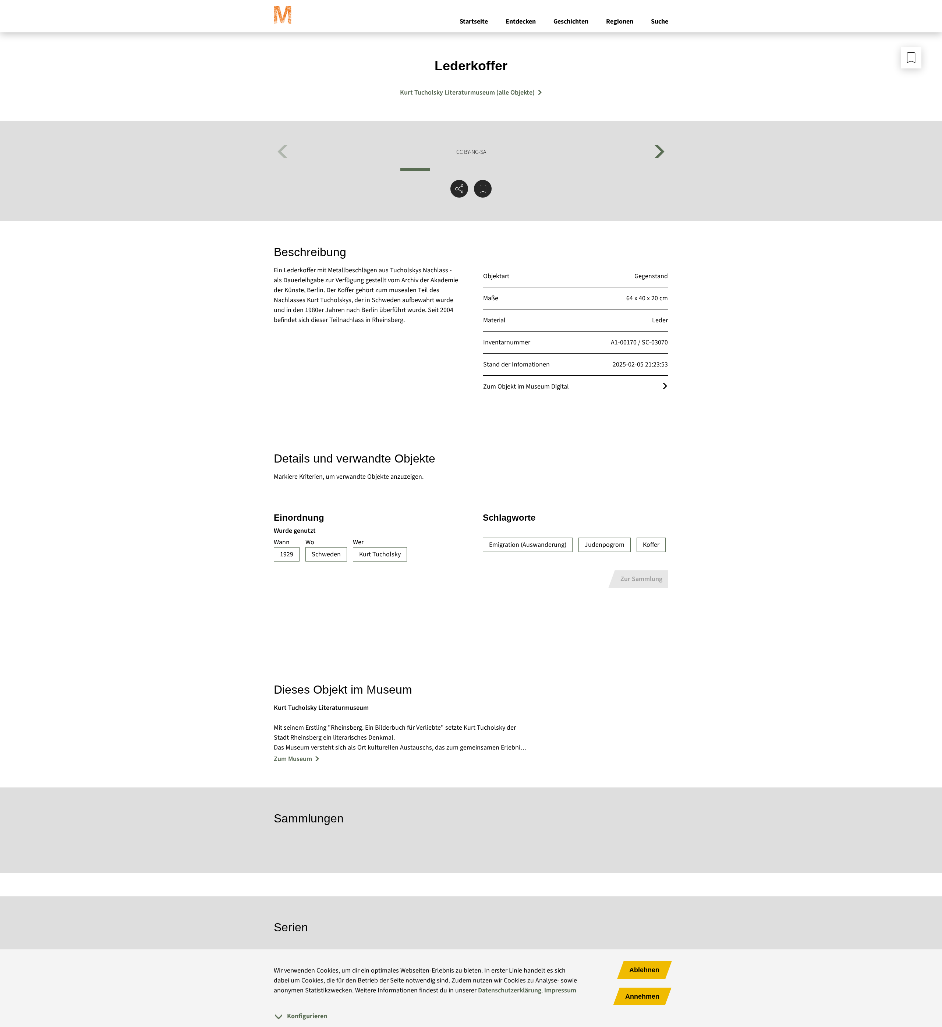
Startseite (474, 21)
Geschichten (570, 21)
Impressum (560, 990)
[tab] (471, 1016)
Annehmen (642, 996)
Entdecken (521, 21)
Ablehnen (644, 970)
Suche (659, 21)
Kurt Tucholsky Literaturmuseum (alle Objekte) (467, 92)
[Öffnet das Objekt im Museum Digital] (665, 387)
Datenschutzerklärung (509, 990)
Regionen (619, 21)
